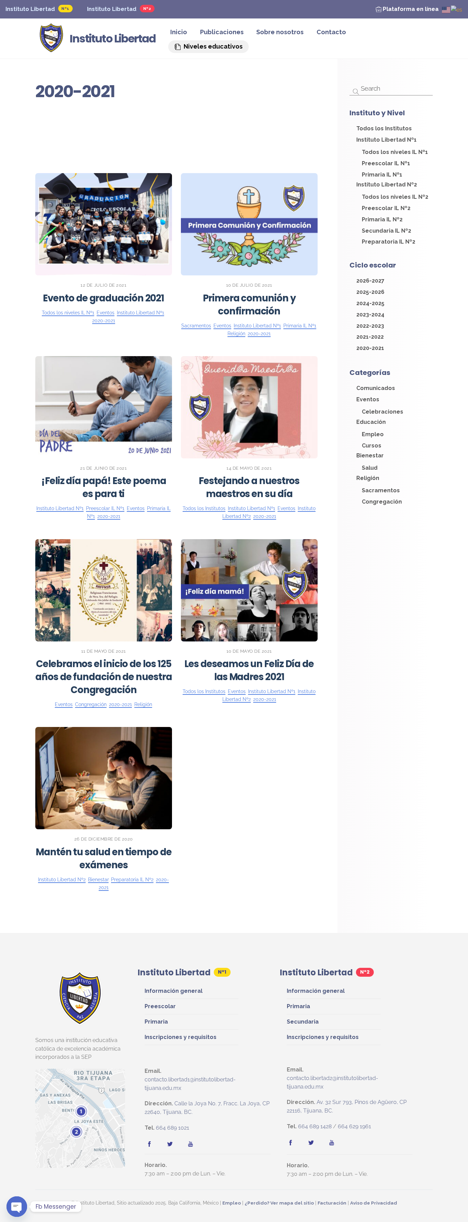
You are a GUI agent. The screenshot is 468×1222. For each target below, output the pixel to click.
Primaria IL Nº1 (169, 148)
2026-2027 (95, 112)
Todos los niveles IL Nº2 (195, 121)
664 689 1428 (315, 1126)
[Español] (457, 9)
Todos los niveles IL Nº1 (87, 121)
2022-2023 (129, 148)
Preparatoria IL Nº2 (148, 157)
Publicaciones (222, 32)
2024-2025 (111, 130)
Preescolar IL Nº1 (131, 139)
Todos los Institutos (250, 112)
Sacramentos (71, 130)
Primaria (156, 1021)
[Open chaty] (17, 1206)
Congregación (182, 139)
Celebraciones (285, 121)
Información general (173, 991)
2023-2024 (87, 139)
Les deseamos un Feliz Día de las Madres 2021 (249, 670)
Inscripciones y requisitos (181, 1037)
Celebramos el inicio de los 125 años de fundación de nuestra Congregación (103, 677)
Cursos (142, 130)
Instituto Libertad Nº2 (79, 148)
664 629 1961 (354, 1126)
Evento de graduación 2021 (103, 298)
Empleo (246, 121)
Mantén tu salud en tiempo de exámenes (104, 858)
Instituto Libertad (30, 8)
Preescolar (160, 1006)
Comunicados (168, 112)
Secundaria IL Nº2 (256, 148)
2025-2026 (128, 112)
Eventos (229, 130)
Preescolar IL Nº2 (185, 130)
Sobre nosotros (280, 32)
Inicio (178, 32)
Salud (204, 112)
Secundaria (303, 1021)
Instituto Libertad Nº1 (279, 130)
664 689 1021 (172, 1127)
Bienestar (210, 148)
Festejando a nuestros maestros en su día (249, 487)
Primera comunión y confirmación (249, 304)
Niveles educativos (212, 46)
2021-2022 (300, 148)
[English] (446, 9)
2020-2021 (226, 157)
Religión (194, 157)
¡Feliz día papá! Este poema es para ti (103, 487)
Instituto (141, 121)
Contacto (331, 32)
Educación (272, 139)
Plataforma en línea (410, 8)
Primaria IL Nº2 (230, 139)
